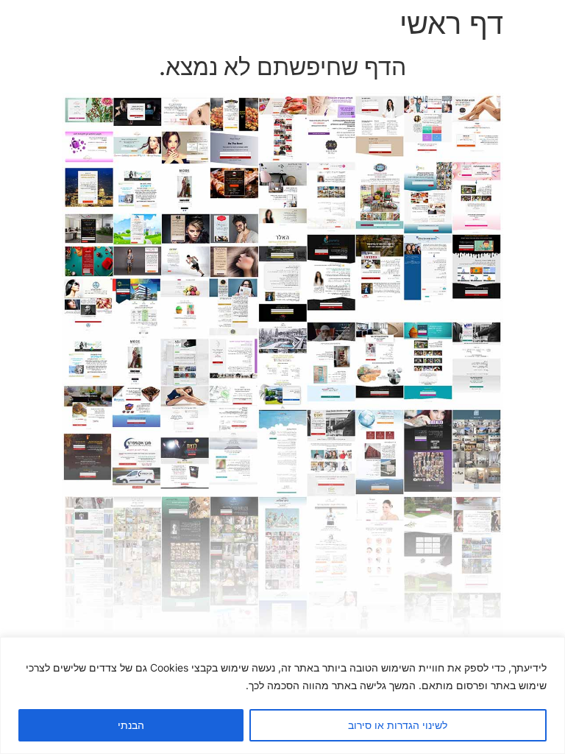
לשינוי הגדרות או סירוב (397, 725)
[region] (282, 695)
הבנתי (131, 725)
